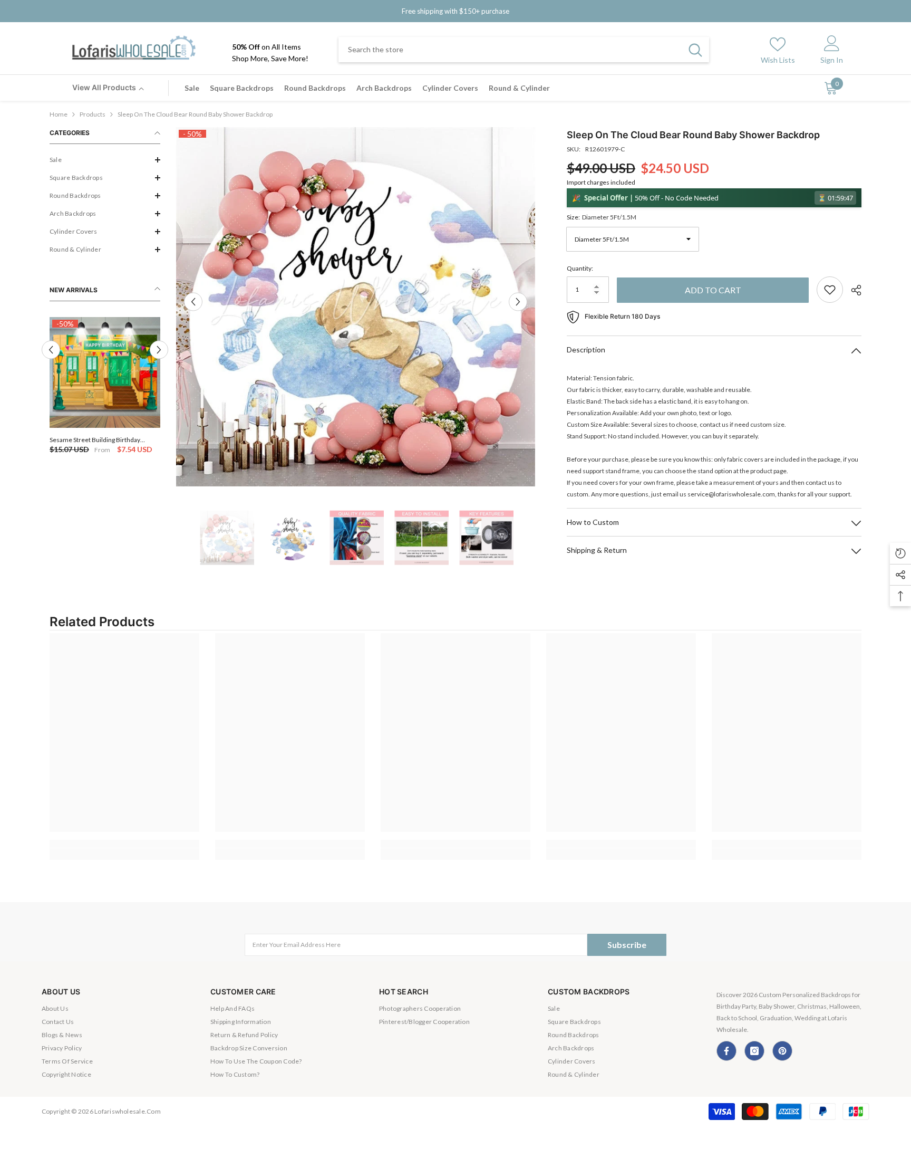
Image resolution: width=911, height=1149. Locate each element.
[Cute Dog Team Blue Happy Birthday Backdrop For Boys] (105, 372)
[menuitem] (105, 160)
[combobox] (510, 49)
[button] (105, 160)
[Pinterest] (782, 1051)
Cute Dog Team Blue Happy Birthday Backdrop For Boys (100, 440)
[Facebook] (726, 1051)
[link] (124, 844)
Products (92, 114)
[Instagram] (754, 1051)
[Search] (523, 49)
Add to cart (713, 290)
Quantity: (580, 268)
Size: (601, 217)
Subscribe (626, 945)
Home (58, 114)
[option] (105, 386)
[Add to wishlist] (830, 289)
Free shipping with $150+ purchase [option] (455, 11)
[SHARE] (852, 290)
